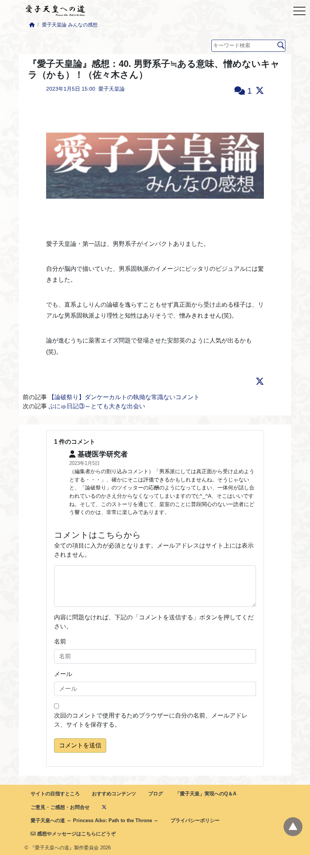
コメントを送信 (80, 745)
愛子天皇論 (111, 89)
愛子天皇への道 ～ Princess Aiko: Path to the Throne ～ (94, 820)
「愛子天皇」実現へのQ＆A (205, 793)
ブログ (155, 793)
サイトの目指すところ (55, 793)
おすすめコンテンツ (114, 793)
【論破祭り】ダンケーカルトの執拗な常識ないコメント (124, 397)
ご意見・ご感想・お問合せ (60, 807)
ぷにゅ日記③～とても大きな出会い (96, 406)
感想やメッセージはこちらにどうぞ (76, 833)
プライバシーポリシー (195, 820)
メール (63, 674)
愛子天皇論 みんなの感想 (70, 25)
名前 (60, 641)
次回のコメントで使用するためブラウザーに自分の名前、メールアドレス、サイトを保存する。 (151, 720)
